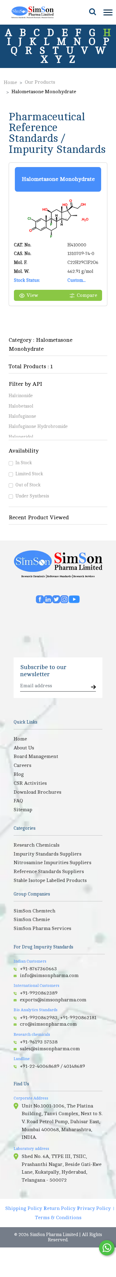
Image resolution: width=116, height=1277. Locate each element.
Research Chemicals (33, 576)
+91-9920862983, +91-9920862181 (58, 1017)
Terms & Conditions (58, 1217)
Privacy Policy (94, 1208)
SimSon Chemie (32, 919)
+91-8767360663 (38, 969)
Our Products (40, 82)
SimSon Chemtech (34, 911)
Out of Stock (28, 484)
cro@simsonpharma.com (48, 1024)
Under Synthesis (32, 495)
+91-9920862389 (39, 993)
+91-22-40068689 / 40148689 (52, 1066)
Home (10, 82)
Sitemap (23, 809)
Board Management (36, 756)
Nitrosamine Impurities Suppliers (52, 862)
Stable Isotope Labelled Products (50, 880)
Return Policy (59, 1208)
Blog (19, 774)
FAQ (18, 801)
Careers (22, 765)
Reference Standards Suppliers (49, 871)
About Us (24, 748)
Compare (87, 295)
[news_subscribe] (93, 687)
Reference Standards (59, 576)
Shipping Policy (23, 1208)
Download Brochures (37, 792)
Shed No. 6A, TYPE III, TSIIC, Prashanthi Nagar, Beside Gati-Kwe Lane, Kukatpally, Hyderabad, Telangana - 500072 (61, 1168)
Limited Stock (29, 473)
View (32, 295)
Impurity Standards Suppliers (47, 854)
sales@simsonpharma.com (50, 1049)
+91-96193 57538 (39, 1042)
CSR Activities (30, 783)
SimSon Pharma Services (42, 928)
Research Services (84, 576)
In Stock (23, 462)
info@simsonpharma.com (49, 975)
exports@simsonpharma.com (53, 1000)
